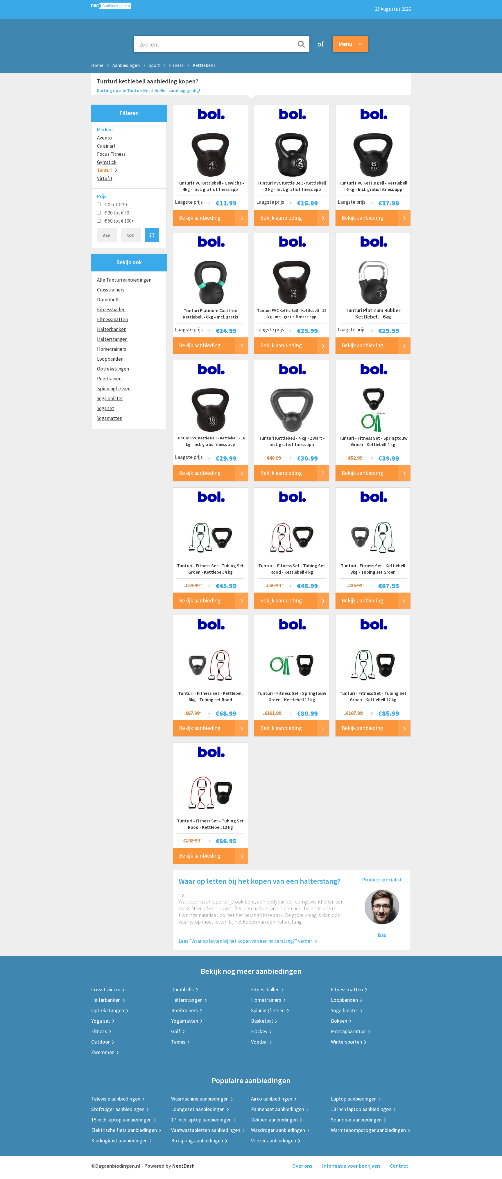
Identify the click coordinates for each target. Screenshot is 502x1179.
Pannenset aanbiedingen (277, 1109)
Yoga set (105, 408)
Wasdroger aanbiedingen (278, 1130)
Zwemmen (102, 1052)
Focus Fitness (111, 154)
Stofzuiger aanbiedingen (117, 1109)
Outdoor (100, 1041)
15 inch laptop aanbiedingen (121, 1119)
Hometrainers (111, 349)
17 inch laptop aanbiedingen (201, 1119)
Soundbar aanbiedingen (356, 1119)
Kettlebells (204, 65)
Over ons (302, 1165)
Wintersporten (346, 1041)
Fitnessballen (111, 309)
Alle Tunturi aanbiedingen (124, 280)
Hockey (259, 1031)
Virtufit (104, 178)
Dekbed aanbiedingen (274, 1119)
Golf (175, 1031)
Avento (104, 138)
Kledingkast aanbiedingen (119, 1140)
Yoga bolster (110, 398)
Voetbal (259, 1041)
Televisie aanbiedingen (115, 1098)
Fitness (176, 65)
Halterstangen (112, 339)
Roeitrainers (110, 378)
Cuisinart (106, 146)
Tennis (178, 1041)
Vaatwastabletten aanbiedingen (205, 1130)
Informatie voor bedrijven (351, 1165)
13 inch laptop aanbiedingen (361, 1109)
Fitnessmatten (112, 319)
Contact (399, 1165)
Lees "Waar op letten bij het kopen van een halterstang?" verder (245, 941)
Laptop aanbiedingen (353, 1098)
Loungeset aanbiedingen (198, 1109)
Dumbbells (109, 299)
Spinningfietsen (113, 388)
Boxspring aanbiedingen (197, 1140)
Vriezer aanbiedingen (273, 1140)
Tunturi (104, 170)
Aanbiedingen (126, 65)
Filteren (129, 112)
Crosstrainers (110, 290)
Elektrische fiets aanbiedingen (124, 1130)
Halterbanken (111, 329)
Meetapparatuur (348, 1031)
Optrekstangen (113, 369)
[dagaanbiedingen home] (111, 7)
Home (97, 65)
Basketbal (262, 1020)
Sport (154, 65)
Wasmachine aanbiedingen (200, 1098)
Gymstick (106, 162)
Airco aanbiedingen (271, 1098)
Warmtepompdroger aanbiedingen (368, 1130)
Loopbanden (110, 359)
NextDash (183, 1165)
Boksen (339, 1020)
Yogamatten (109, 418)
